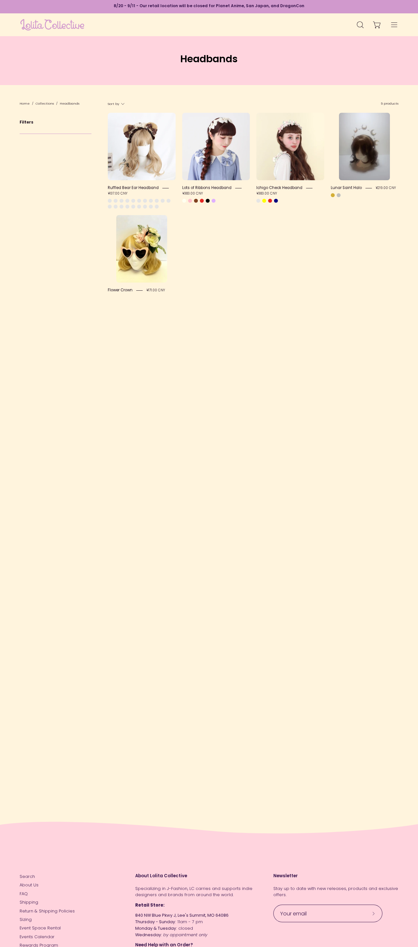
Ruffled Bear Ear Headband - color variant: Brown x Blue (121, 201)
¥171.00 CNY (155, 290)
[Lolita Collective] (52, 24)
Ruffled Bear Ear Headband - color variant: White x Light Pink (127, 207)
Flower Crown (120, 290)
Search (27, 876)
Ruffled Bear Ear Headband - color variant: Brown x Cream (139, 201)
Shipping (29, 902)
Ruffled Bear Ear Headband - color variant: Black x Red (145, 207)
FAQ (24, 893)
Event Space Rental (40, 928)
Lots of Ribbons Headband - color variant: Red (202, 201)
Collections (45, 103)
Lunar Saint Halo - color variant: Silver (339, 195)
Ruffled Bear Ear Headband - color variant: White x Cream (168, 201)
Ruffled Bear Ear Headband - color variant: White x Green (151, 201)
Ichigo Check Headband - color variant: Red (270, 201)
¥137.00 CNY (117, 193)
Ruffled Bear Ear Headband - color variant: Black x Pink (157, 207)
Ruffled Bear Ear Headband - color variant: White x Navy (163, 201)
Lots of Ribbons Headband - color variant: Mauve (214, 201)
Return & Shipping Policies (47, 911)
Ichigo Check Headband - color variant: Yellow (264, 201)
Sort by (113, 103)
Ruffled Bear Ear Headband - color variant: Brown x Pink (116, 201)
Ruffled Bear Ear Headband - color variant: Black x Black (151, 207)
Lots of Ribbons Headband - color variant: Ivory (184, 201)
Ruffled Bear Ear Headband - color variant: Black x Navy (139, 207)
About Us (29, 885)
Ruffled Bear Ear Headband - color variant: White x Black (110, 207)
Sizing (26, 919)
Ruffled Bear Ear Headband (133, 187)
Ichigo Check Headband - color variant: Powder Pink (258, 201)
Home (25, 103)
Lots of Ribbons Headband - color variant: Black (208, 201)
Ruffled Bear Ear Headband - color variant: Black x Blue (133, 207)
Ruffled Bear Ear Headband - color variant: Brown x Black (133, 201)
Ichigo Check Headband (279, 187)
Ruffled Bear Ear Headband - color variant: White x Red (116, 207)
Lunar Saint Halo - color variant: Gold (333, 195)
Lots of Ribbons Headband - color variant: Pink (190, 201)
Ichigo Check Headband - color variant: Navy (276, 201)
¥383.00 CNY (192, 193)
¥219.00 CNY (386, 187)
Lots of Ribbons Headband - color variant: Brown (196, 201)
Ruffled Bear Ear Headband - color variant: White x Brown (157, 201)
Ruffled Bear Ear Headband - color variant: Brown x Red (127, 201)
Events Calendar (37, 937)
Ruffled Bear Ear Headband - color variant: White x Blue (121, 207)
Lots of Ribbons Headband (207, 187)
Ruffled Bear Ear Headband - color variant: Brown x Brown (110, 201)
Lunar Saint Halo (346, 187)
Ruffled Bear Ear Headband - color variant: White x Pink (145, 201)
